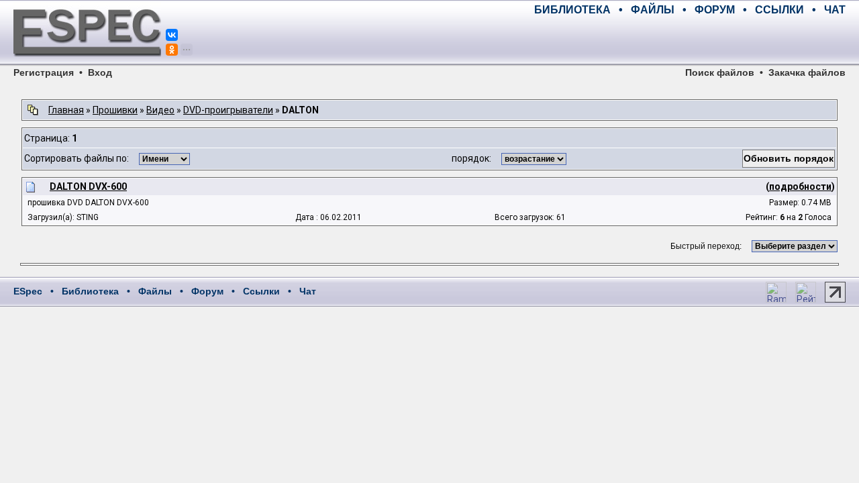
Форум (207, 291)
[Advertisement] (689, 40)
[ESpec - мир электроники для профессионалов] (87, 63)
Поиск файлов (719, 72)
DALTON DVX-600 (88, 186)
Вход (100, 72)
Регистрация (43, 72)
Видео (160, 110)
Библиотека (90, 291)
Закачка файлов (807, 72)
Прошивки (115, 110)
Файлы (155, 291)
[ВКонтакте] (172, 35)
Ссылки (261, 291)
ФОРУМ (715, 9)
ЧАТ (835, 9)
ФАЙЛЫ (652, 9)
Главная (66, 110)
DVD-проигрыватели (228, 110)
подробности (800, 186)
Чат (307, 291)
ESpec (27, 291)
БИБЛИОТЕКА (572, 9)
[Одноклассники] (172, 50)
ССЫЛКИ (779, 9)
